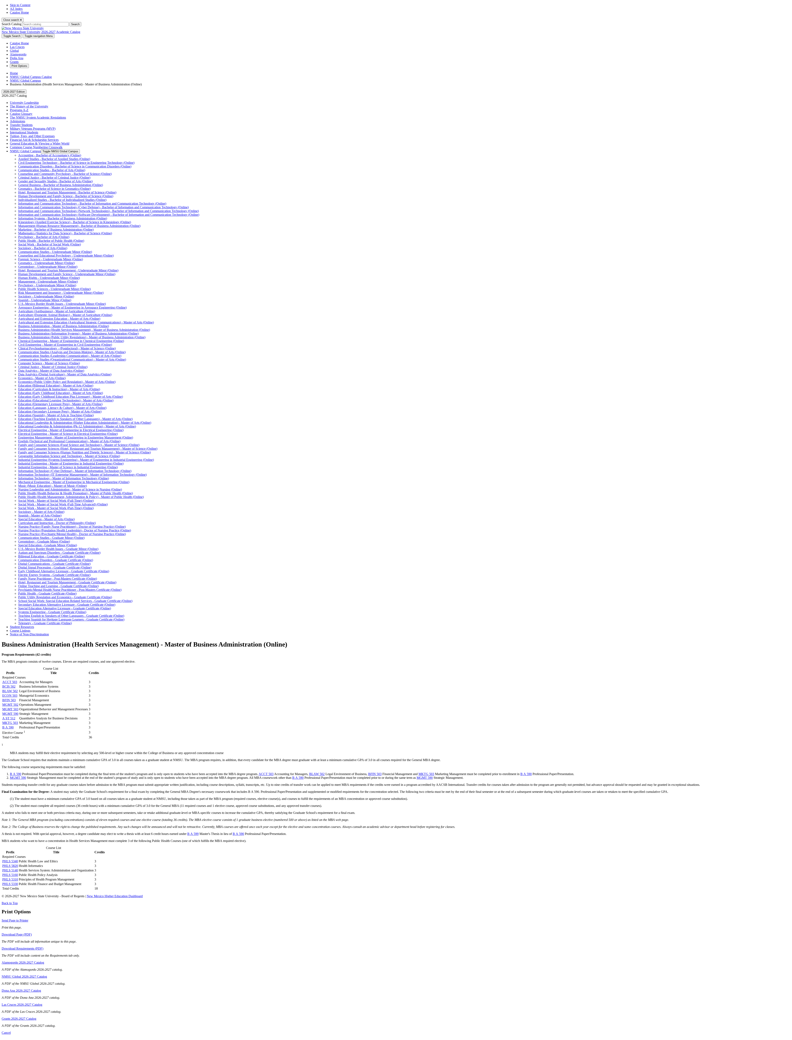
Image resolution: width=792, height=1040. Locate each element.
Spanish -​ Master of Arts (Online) (39, 515)
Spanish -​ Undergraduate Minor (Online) (44, 300)
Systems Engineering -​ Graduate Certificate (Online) (52, 612)
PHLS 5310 (10, 879)
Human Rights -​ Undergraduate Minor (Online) (49, 278)
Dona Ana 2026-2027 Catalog (21, 990)
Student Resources (22, 627)
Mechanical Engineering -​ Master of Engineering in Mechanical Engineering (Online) (73, 482)
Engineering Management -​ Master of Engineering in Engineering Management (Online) (75, 437)
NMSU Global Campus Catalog (31, 77)
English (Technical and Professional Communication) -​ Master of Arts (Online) (69, 441)
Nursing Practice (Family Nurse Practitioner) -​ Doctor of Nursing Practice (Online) (72, 526)
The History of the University (29, 106)
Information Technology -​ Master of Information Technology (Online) (63, 478)
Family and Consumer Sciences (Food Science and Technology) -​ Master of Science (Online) (78, 445)
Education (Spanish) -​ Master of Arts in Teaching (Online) (56, 415)
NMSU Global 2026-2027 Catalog (24, 976)
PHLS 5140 (10, 870)
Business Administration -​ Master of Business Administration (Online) (63, 326)
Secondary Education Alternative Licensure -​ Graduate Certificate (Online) (66, 604)
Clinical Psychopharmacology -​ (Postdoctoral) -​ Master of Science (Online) (67, 348)
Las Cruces (17, 47)
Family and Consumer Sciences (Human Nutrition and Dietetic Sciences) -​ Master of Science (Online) (84, 452)
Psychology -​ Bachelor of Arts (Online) (43, 237)
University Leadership (24, 102)
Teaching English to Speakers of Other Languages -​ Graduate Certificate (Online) (71, 615)
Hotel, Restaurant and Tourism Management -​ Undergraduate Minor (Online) (68, 270)
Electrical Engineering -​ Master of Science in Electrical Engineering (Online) (68, 434)
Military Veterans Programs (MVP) (32, 128)
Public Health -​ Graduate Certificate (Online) (47, 593)
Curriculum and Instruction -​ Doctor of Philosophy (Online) (57, 523)
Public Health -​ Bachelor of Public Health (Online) (51, 240)
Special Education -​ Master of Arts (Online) (46, 519)
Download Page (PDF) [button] (17, 934)
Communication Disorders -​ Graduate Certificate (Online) (55, 560)
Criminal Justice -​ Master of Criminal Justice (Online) (52, 367)
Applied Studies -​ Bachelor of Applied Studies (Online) (54, 159)
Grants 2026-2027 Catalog (19, 1018)
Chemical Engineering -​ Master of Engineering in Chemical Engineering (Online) (71, 341)
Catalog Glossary (21, 114)
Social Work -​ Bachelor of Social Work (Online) (49, 244)
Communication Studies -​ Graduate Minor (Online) (51, 537)
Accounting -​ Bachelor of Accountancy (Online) (49, 155)
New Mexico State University (21, 32)
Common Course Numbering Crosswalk (36, 147)
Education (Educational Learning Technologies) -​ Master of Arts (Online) (65, 400)
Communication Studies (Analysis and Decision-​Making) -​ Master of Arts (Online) (72, 352)
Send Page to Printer (15, 920)
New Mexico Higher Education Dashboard (115, 896)
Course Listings (20, 630)
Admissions (17, 121)
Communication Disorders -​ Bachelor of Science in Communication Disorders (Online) (74, 166)
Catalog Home (19, 12)
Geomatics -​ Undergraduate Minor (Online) (46, 263)
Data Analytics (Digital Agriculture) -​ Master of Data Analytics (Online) (64, 374)
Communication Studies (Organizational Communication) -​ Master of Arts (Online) (72, 359)
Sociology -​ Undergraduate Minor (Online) (46, 296)
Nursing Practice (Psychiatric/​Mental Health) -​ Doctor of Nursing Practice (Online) (72, 534)
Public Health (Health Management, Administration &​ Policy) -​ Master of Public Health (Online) (81, 497)
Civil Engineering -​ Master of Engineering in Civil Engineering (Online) (65, 344)
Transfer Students (21, 125)
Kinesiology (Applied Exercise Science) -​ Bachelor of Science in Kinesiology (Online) (74, 222)
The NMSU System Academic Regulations (38, 117)
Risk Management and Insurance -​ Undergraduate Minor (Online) (61, 292)
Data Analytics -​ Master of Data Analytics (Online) (51, 370)
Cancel (6, 1032)
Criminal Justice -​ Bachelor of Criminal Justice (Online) (54, 177)
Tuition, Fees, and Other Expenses (32, 136)
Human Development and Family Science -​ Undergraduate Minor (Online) (66, 274)
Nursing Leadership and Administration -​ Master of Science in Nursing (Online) (70, 489)
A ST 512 (8, 718)
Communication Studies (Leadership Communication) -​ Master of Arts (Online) (69, 356)
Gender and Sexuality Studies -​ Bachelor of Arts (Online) (55, 181)
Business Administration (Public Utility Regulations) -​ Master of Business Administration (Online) (81, 337)
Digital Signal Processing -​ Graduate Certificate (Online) (55, 567)
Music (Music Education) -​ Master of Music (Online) (52, 486)
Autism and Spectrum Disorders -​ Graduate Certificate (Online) (59, 552)
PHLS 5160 (10, 875)
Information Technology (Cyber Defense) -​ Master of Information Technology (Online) (74, 471)
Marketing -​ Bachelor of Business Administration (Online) (56, 229)
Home (14, 73)
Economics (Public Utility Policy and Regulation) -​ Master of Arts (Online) (67, 382)
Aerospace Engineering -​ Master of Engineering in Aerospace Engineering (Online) (72, 307)
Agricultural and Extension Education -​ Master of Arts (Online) (59, 318)
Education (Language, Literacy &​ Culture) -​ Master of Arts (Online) (62, 408)
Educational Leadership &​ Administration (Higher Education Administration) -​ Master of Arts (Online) (84, 422)
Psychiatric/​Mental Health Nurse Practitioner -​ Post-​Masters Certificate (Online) (69, 589)
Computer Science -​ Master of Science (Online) (49, 363)
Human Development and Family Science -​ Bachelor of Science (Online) (65, 196)
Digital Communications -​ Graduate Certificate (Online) (54, 563)
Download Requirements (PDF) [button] (22, 948)
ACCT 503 (9, 682)
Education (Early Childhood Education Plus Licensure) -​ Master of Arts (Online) (70, 396)
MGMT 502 (10, 704)
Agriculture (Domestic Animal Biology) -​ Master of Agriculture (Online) (65, 315)
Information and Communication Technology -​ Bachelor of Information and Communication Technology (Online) (92, 203)
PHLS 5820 (10, 866)
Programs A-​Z (19, 110)
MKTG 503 (10, 723)
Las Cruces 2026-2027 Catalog (22, 1004)
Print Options (19, 65)
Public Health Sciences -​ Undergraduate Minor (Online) (54, 289)
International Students (24, 132)
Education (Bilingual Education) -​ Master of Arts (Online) (55, 385)
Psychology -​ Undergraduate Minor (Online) (47, 285)
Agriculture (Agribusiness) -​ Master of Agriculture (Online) (56, 311)
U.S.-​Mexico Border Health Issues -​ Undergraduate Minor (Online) (62, 304)
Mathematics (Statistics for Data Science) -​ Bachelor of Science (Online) (65, 233)
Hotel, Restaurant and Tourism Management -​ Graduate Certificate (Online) (67, 582)
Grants (14, 62)
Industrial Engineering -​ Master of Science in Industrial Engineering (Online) (68, 467)
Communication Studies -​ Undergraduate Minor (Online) (55, 252)
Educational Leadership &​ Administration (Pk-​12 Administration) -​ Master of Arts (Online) (77, 426)
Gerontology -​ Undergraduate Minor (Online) (47, 266)
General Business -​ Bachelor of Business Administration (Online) (60, 185)
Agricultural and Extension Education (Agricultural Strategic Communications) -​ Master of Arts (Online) (86, 322)
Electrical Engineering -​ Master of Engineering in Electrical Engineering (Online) (71, 430)
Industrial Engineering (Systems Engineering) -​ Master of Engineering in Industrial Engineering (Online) (86, 460)
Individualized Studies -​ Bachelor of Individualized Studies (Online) (62, 200)
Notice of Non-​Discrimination (29, 634)
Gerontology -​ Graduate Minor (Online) (44, 541)
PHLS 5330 (10, 884)
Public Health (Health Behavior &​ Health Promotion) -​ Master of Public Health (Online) (75, 493)
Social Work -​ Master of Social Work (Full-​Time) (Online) (56, 500)
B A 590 (8, 727)
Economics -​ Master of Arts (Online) (42, 378)
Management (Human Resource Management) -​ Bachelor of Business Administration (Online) (79, 226)
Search (75, 24)
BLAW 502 (10, 691)
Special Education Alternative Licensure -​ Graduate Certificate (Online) (64, 608)
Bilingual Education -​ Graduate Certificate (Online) (51, 556)
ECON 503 (9, 695)
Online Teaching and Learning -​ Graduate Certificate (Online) (58, 586)
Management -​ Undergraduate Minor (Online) (48, 281)
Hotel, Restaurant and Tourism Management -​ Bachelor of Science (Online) (67, 192)
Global (14, 50)
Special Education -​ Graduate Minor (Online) (47, 545)
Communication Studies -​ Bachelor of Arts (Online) (51, 170)
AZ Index (16, 9)
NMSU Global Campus (25, 80)
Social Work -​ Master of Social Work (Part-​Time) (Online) (56, 508)
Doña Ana (16, 58)
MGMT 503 (10, 709)
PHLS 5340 (10, 861)
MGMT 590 (10, 713)
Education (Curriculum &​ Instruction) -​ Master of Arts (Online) (59, 389)
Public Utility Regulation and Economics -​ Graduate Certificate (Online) (65, 597)
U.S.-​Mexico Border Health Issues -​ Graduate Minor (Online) (58, 549)
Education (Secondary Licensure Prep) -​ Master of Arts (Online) (59, 411)
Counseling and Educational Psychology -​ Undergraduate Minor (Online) (66, 255)
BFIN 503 (9, 700)
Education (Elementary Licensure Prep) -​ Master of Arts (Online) (60, 404)
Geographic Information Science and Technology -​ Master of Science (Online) (69, 456)
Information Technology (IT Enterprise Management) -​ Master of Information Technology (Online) (82, 474)
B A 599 (193, 834)
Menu (39, 36)
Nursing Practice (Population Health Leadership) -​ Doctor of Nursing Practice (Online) (74, 530)
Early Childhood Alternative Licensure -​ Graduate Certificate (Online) (63, 571)
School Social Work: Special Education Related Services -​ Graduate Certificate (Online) (75, 601)
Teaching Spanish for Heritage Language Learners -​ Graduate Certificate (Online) (71, 619)
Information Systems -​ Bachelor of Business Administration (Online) (62, 218)
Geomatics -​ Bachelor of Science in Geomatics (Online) (54, 188)
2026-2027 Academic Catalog (60, 32)
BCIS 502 (8, 686)
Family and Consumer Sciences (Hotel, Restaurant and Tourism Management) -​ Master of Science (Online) (87, 448)
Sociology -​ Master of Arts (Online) (41, 512)
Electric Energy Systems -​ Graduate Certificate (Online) (54, 575)
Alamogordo (18, 54)
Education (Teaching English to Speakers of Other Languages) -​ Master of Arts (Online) (75, 419)
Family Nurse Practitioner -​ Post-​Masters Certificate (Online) (57, 578)
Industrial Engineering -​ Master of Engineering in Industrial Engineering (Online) (71, 463)
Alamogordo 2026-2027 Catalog (23, 962)
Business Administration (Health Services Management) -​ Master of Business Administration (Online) (84, 330)
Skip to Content (20, 5)
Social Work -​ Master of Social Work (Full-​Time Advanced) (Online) (63, 504)
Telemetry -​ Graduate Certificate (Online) (45, 623)
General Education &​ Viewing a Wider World (39, 143)
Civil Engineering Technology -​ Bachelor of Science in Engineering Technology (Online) (76, 162)
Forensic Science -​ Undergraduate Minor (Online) (50, 259)
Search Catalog (11, 24)
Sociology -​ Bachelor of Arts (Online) (42, 248)
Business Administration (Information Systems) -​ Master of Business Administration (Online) (78, 333)
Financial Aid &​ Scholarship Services (34, 140)
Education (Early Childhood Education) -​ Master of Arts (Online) (60, 393)
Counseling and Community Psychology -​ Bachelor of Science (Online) (65, 174)
